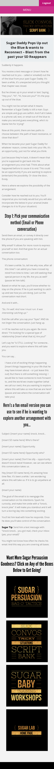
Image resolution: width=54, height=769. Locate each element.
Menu (27, 10)
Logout (46, 3)
